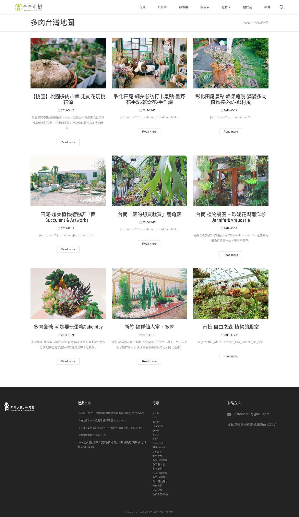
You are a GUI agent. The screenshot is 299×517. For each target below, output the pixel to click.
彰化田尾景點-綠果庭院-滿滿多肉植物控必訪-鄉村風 (230, 99)
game (156, 430)
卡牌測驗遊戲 (85, 435)
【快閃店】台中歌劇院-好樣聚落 (95, 420)
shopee (157, 451)
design (156, 421)
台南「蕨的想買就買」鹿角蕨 (149, 214)
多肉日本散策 (160, 473)
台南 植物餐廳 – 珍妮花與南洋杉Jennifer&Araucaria (231, 217)
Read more (68, 142)
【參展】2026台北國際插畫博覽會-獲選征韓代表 (104, 413)
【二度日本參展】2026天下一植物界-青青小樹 (103, 428)
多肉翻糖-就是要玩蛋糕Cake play (68, 327)
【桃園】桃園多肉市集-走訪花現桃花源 (68, 99)
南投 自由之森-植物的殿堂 (231, 327)
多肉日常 (157, 468)
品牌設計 (157, 456)
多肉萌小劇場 (160, 481)
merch (156, 434)
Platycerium (159, 447)
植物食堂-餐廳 (160, 494)
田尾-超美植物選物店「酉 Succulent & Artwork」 (68, 217)
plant (155, 439)
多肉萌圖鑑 (159, 477)
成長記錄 (157, 490)
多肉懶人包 (159, 464)
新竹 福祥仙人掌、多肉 (149, 327)
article (156, 413)
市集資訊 (157, 485)
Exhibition (158, 426)
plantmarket (159, 443)
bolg (155, 417)
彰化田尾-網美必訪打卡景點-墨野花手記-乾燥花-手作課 (149, 99)
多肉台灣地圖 (160, 460)
